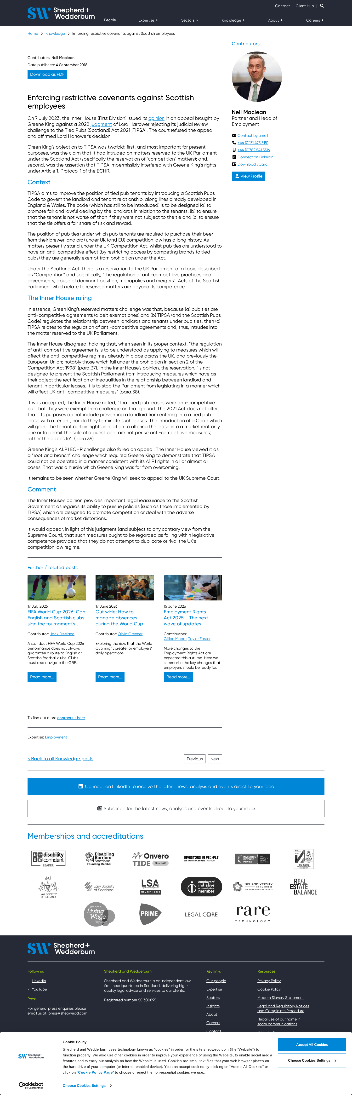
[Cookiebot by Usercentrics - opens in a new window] (31, 1085)
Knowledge (232, 20)
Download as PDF (47, 74)
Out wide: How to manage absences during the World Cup (119, 618)
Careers (313, 20)
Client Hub (305, 6)
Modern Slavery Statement (280, 997)
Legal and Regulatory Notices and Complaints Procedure (283, 1008)
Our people (216, 981)
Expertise (147, 20)
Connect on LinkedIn (255, 157)
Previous (195, 758)
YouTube (39, 989)
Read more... (42, 676)
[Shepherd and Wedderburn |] (61, 13)
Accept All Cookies (312, 1045)
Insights (213, 1006)
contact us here (71, 717)
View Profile (251, 176)
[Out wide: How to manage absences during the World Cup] (125, 587)
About (274, 20)
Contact (282, 6)
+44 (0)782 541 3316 (254, 150)
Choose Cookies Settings (84, 1085)
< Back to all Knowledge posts (60, 758)
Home (33, 33)
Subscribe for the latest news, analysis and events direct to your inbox (178, 808)
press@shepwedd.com (67, 1013)
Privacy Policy (269, 981)
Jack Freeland (62, 634)
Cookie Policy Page (95, 1072)
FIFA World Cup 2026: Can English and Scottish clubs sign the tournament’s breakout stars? (56, 621)
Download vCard (252, 164)
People (110, 20)
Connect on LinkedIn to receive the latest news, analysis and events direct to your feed (179, 786)
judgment (101, 124)
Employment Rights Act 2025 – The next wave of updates (186, 618)
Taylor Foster (199, 638)
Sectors (188, 20)
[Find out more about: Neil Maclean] (257, 77)
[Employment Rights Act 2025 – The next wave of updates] (193, 587)
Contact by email (253, 135)
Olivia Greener (130, 634)
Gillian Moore (175, 638)
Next (215, 758)
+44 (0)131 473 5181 (253, 142)
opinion (156, 118)
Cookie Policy (269, 989)
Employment (56, 737)
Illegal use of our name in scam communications (279, 1021)
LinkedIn (39, 981)
